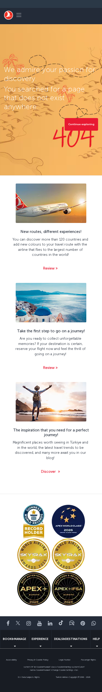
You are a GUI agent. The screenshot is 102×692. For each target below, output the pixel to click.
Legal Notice (64, 659)
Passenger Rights (88, 659)
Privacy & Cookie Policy (37, 659)
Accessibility (11, 659)
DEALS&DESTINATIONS (70, 639)
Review (48, 268)
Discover (49, 472)
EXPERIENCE (40, 639)
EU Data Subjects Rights (29, 677)
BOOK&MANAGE (14, 639)
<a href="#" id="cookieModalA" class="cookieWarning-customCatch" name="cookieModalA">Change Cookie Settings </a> (54, 668)
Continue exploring (81, 124)
